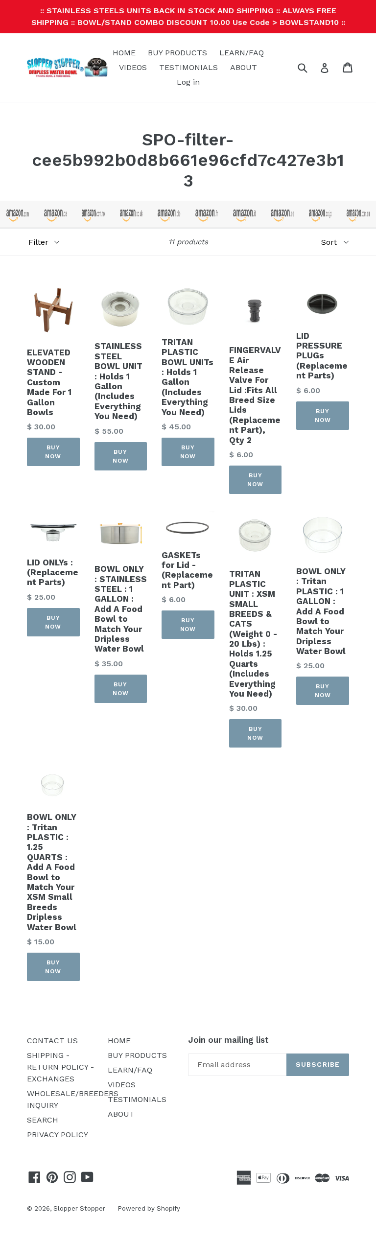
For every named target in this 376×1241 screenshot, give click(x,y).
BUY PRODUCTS (177, 52)
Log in (188, 82)
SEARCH (42, 1119)
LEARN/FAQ (241, 52)
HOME (124, 52)
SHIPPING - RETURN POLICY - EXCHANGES (60, 1067)
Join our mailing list (228, 1040)
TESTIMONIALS (188, 67)
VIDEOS (133, 67)
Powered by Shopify (149, 1208)
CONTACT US (52, 1040)
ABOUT (243, 67)
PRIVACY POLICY (57, 1134)
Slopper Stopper (79, 1208)
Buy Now (53, 452)
